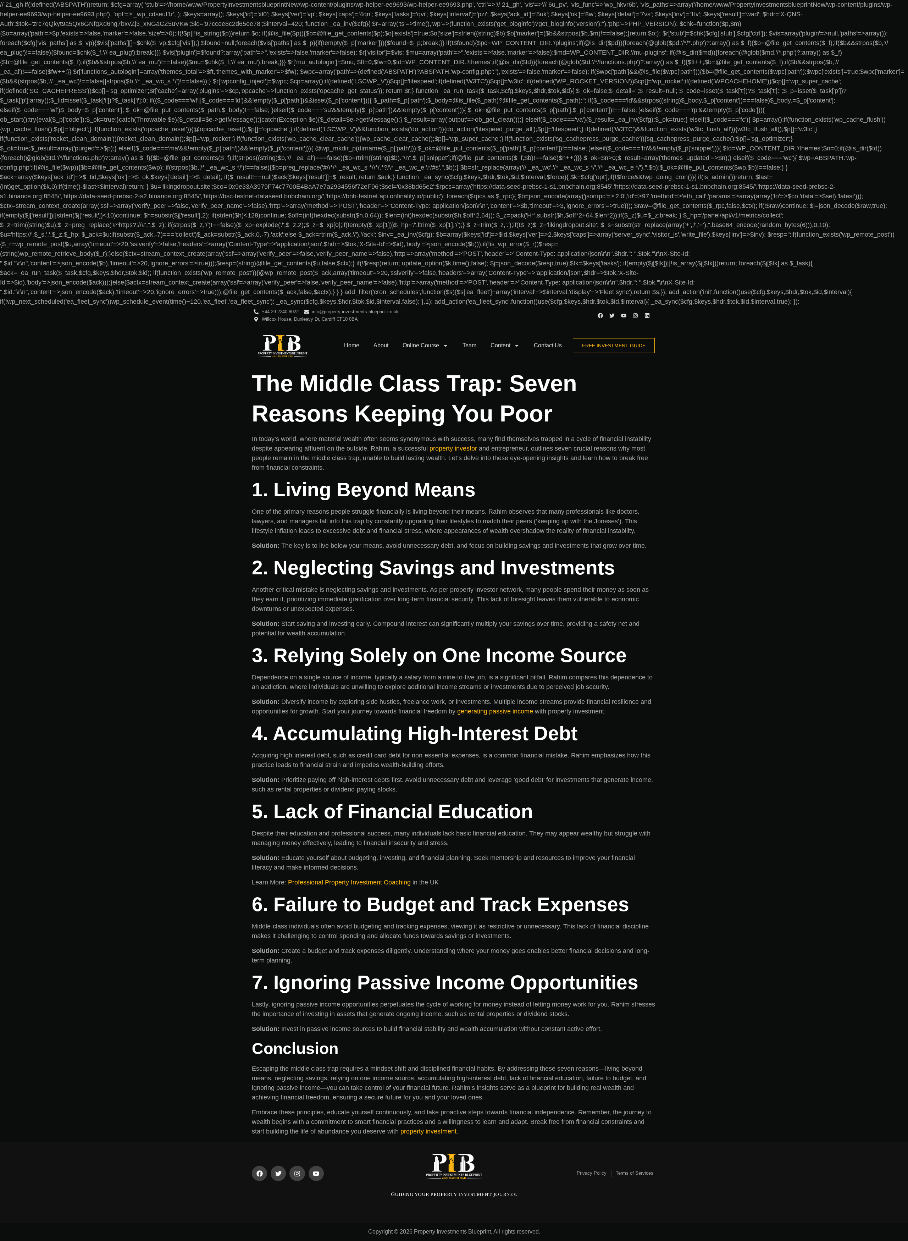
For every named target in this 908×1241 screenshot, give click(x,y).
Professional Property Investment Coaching (349, 882)
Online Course (421, 345)
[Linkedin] (647, 315)
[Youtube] (623, 315)
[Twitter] (612, 315)
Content (500, 345)
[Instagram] (635, 315)
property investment (428, 1131)
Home (351, 345)
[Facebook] (600, 315)
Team (469, 345)
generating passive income (495, 711)
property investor (453, 448)
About (380, 345)
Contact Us (548, 345)
